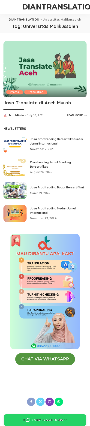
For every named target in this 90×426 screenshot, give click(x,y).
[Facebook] (31, 402)
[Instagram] (49, 402)
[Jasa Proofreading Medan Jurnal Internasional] (15, 213)
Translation (36, 92)
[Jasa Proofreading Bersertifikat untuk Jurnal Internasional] (15, 144)
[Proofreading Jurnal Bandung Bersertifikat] (15, 167)
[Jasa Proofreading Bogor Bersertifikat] (15, 190)
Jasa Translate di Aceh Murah (37, 103)
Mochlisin (16, 115)
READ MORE (75, 115)
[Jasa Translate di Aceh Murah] (45, 68)
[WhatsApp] (59, 402)
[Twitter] (40, 402)
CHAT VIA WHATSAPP (45, 359)
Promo (14, 92)
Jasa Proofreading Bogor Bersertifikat (57, 187)
